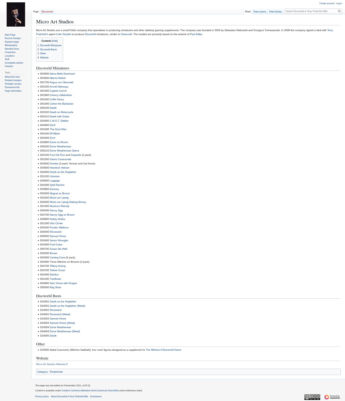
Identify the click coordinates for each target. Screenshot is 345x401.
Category (42, 371)
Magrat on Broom (60, 193)
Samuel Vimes (58, 236)
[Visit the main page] (15, 14)
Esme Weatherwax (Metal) (65, 331)
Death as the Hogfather (63, 171)
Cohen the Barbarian (61, 103)
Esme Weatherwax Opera (64, 150)
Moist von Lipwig (59, 197)
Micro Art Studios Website (50, 364)
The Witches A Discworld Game (163, 349)
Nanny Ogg (56, 210)
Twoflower (55, 278)
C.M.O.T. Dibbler (59, 120)
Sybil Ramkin (57, 184)
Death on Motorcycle (61, 112)
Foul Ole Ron (57, 154)
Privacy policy (42, 396)
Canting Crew (57, 257)
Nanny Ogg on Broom (62, 214)
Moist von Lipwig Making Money (68, 201)
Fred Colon (56, 244)
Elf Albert (55, 133)
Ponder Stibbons (59, 227)
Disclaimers (96, 396)
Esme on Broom (59, 142)
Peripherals (56, 371)
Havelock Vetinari (59, 167)
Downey (54, 189)
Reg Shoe (55, 287)
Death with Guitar (59, 116)
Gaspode (76, 154)
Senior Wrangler (59, 240)
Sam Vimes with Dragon (63, 283)
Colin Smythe (63, 34)
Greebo (54, 163)
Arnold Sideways (59, 86)
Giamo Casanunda (60, 159)
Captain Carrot (58, 90)
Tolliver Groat (57, 270)
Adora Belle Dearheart (62, 73)
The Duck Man (58, 129)
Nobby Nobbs (57, 219)
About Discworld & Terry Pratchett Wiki (69, 396)
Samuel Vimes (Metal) (62, 322)
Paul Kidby (196, 34)
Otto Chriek (56, 223)
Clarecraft (126, 34)
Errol (52, 137)
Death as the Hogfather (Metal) (67, 305)
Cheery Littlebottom (61, 95)
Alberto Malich (58, 78)
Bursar (53, 253)
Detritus (54, 274)
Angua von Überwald (61, 82)
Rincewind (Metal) (60, 314)
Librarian (55, 176)
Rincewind (55, 231)
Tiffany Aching (58, 265)
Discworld (90, 34)
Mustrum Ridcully (59, 206)
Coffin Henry (57, 99)
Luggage (55, 180)
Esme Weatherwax (60, 146)
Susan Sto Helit (58, 248)
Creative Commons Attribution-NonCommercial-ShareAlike (90, 390)
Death (53, 107)
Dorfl (52, 125)
